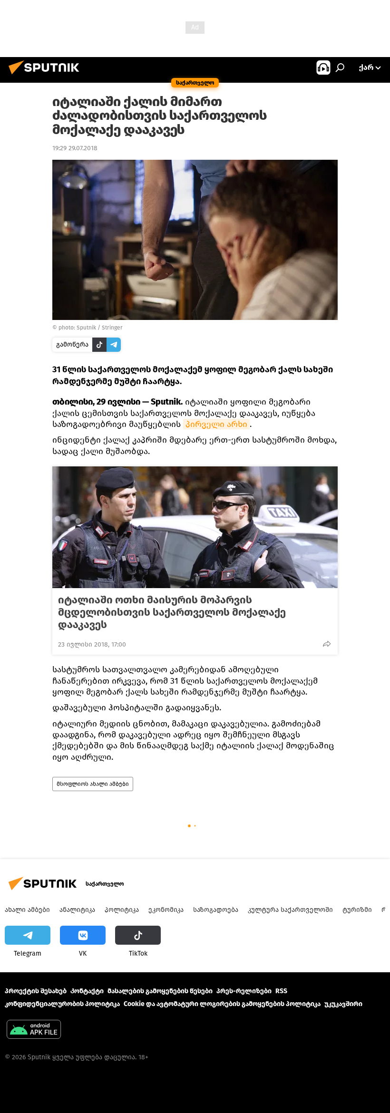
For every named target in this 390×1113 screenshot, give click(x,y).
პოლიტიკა (122, 910)
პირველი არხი (216, 424)
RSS (281, 991)
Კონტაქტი (87, 991)
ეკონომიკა (166, 910)
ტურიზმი (357, 910)
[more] (326, 643)
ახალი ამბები (27, 910)
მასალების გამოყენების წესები (160, 991)
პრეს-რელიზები (244, 991)
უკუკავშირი (343, 1004)
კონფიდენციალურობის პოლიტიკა (62, 1004)
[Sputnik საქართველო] (46, 76)
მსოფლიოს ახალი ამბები (93, 784)
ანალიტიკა (77, 910)
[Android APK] (33, 1030)
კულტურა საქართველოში (290, 910)
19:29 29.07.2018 (75, 148)
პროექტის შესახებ (36, 991)
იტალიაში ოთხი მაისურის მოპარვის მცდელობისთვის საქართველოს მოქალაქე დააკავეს (172, 612)
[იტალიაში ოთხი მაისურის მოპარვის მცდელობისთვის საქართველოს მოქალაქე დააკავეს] (195, 527)
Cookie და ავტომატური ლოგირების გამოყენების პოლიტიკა (222, 1004)
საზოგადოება (215, 910)
